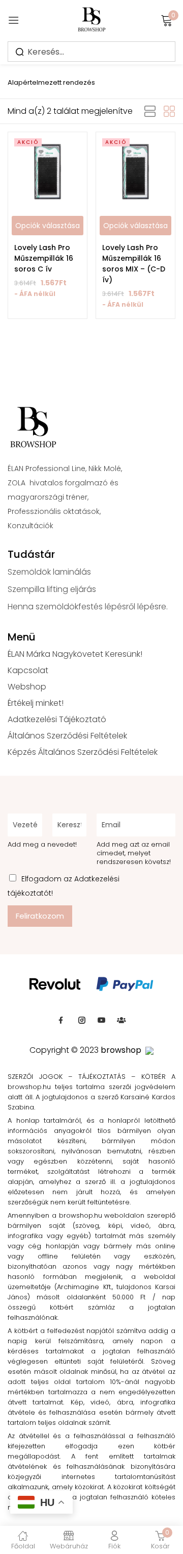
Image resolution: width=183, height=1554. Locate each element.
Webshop (27, 687)
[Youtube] (101, 1020)
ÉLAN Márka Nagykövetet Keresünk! (75, 654)
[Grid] (169, 112)
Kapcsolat (28, 670)
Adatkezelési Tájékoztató (57, 719)
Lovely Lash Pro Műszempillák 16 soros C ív (43, 258)
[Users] (121, 1020)
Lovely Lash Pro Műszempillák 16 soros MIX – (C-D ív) (133, 263)
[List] (150, 112)
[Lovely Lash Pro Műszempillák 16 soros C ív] (47, 172)
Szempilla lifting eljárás (52, 589)
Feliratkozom (40, 915)
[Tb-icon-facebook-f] (62, 1020)
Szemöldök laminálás (49, 572)
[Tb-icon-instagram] (81, 1020)
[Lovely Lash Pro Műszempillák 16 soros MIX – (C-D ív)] (135, 172)
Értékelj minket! (36, 703)
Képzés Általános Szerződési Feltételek (83, 752)
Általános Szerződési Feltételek (67, 736)
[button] (51, 80)
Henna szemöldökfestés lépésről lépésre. (88, 606)
